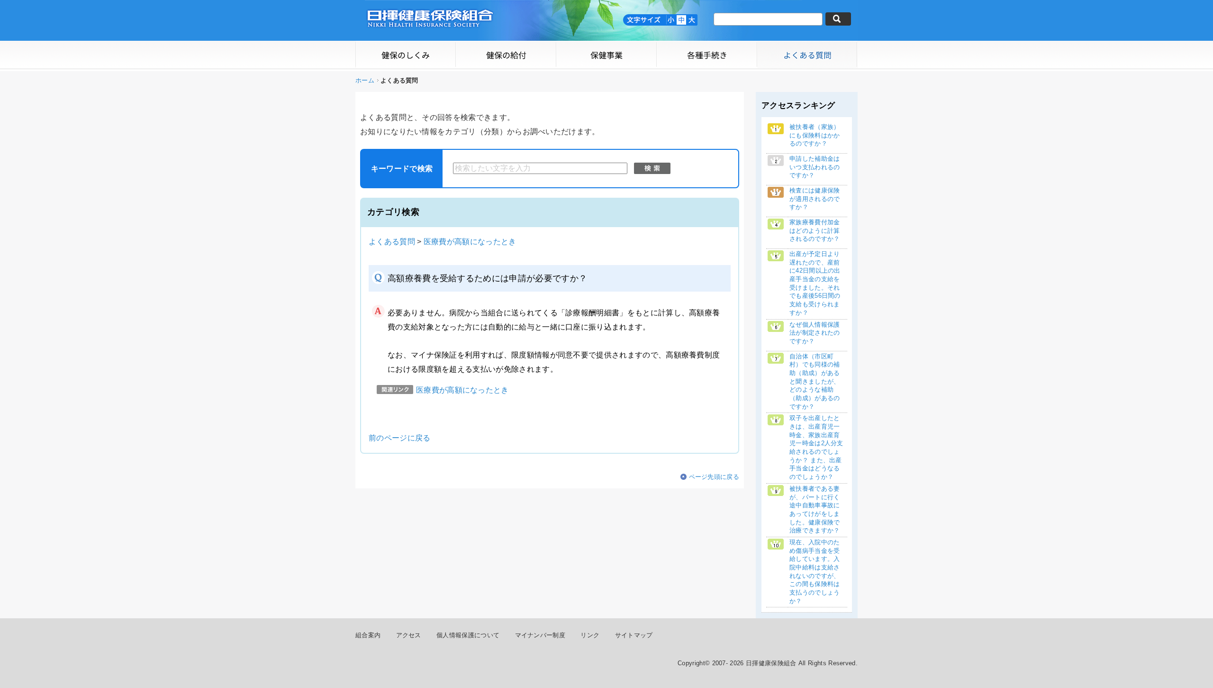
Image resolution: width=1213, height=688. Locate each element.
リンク (589, 635)
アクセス (408, 635)
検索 (652, 168)
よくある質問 (392, 242)
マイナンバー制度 (540, 635)
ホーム (364, 80)
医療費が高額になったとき (470, 242)
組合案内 (367, 635)
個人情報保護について (467, 635)
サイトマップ (634, 635)
